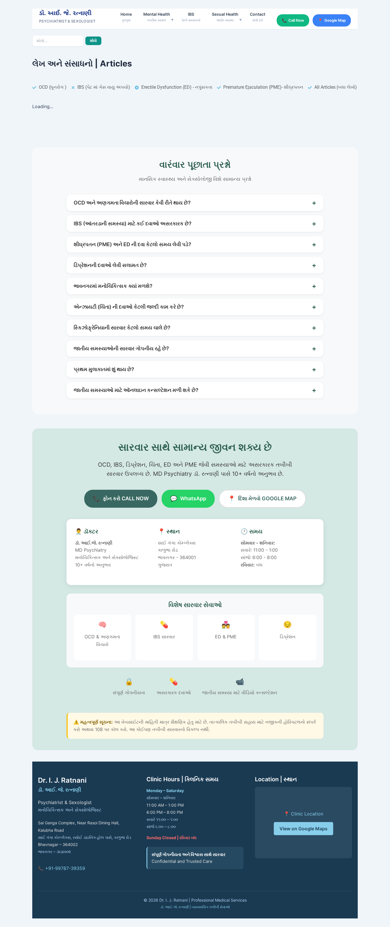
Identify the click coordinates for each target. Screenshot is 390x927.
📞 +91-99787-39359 (61, 868)
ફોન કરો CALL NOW (121, 498)
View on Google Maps (303, 828)
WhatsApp (188, 498)
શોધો (93, 40)
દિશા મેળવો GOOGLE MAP (262, 498)
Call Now (293, 20)
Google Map (332, 20)
